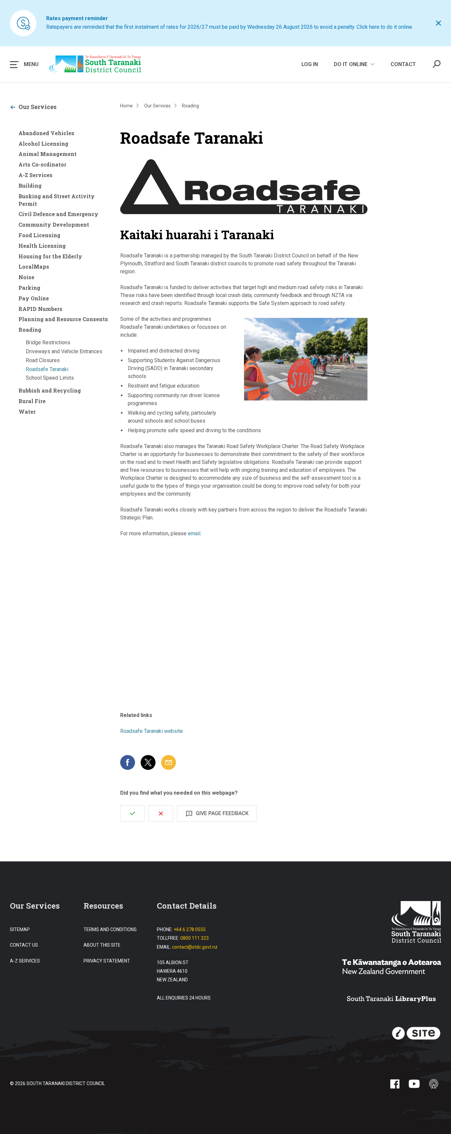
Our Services (37, 107)
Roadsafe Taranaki (47, 369)
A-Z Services (35, 174)
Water (27, 411)
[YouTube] (414, 1083)
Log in (309, 64)
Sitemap (20, 929)
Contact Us (24, 945)
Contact (403, 64)
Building (30, 185)
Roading (29, 329)
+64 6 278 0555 (190, 929)
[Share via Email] (168, 762)
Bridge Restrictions (48, 342)
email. (194, 533)
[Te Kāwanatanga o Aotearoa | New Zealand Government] (391, 967)
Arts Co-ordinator (42, 164)
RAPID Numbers (40, 308)
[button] (24, 64)
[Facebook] (394, 1083)
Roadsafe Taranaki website (151, 731)
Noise (26, 277)
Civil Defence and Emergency (58, 213)
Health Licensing (42, 245)
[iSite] (416, 1033)
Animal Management (47, 153)
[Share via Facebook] (127, 762)
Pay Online (33, 298)
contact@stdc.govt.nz (195, 947)
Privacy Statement (107, 961)
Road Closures (43, 360)
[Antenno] (433, 1083)
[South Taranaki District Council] (416, 922)
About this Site (102, 945)
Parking (29, 287)
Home (126, 105)
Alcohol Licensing (43, 143)
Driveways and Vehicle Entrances (64, 351)
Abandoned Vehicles (46, 133)
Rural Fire (32, 400)
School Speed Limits (50, 378)
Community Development (53, 224)
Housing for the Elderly (50, 256)
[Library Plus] (391, 1000)
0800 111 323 (194, 938)
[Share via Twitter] (148, 762)
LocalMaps (33, 266)
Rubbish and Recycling (49, 390)
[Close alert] (438, 23)
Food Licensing (39, 235)
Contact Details (187, 905)
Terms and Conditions (110, 929)
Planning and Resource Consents (63, 319)
